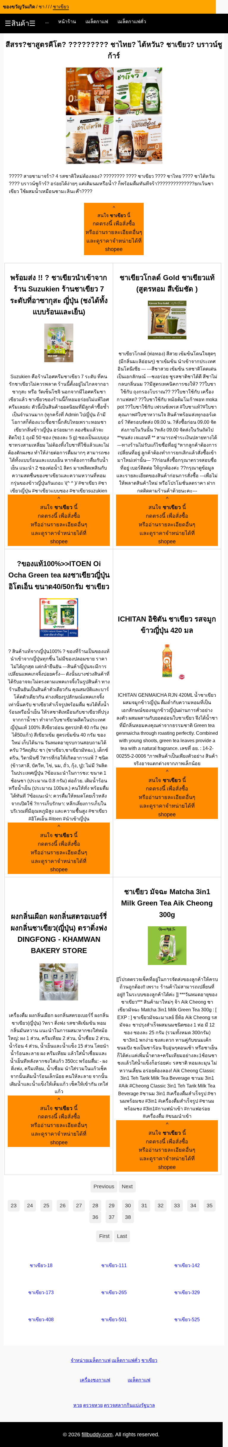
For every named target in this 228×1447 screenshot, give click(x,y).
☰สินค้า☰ (20, 23)
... (47, 21)
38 (128, 1217)
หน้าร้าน (67, 21)
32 (161, 1206)
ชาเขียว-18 (41, 1265)
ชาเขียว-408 (41, 1319)
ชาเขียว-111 (114, 1265)
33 (177, 1206)
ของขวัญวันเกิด (19, 6)
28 (95, 1206)
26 (63, 1206)
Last (122, 1236)
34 (193, 1206)
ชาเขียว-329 (187, 1292)
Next (127, 1186)
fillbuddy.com (97, 1434)
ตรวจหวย (93, 1405)
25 (46, 1206)
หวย (77, 1405)
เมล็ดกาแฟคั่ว (132, 21)
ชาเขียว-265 (114, 1292)
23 (14, 1206)
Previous (104, 1186)
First (104, 1236)
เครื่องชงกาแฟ (95, 1379)
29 (112, 1206)
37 (112, 1217)
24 (30, 1206)
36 (95, 1217)
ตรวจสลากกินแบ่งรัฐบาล (129, 1405)
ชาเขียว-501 (114, 1319)
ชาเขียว (149, 1360)
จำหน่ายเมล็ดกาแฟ (90, 1360)
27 (79, 1206)
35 (210, 1206)
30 (128, 1206)
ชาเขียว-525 (187, 1319)
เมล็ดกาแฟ (97, 21)
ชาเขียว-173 (41, 1292)
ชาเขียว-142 (187, 1265)
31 (144, 1206)
